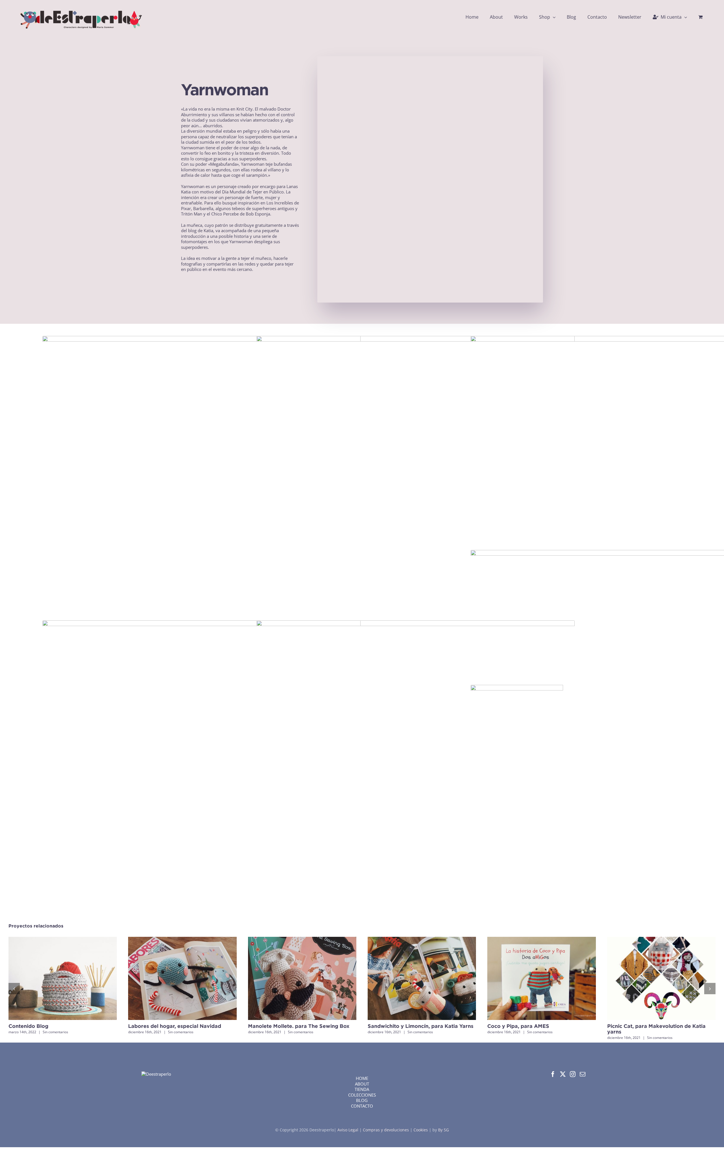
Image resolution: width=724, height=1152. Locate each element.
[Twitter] (563, 1074)
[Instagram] (573, 1074)
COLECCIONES (362, 1095)
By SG (443, 1129)
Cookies (420, 1129)
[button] (14, 988)
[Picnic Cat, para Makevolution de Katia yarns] (661, 939)
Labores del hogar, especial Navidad (174, 1026)
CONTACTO (362, 1106)
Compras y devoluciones (386, 1129)
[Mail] (582, 1074)
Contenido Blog (28, 1026)
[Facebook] (553, 1074)
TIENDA (362, 1089)
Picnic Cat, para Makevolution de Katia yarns (656, 1029)
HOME (362, 1078)
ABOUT (362, 1084)
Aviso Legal (348, 1129)
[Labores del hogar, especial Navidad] (182, 939)
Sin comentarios (55, 1032)
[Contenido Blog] (62, 939)
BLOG (362, 1100)
